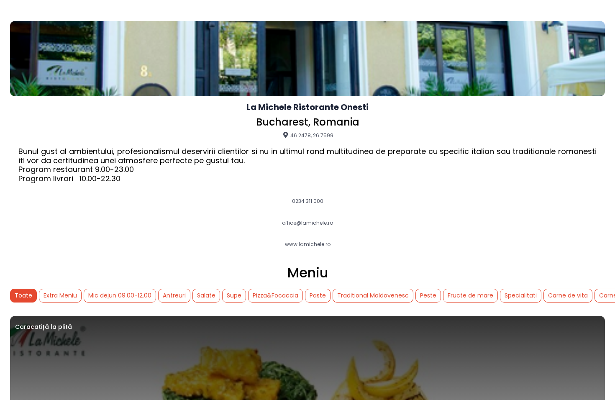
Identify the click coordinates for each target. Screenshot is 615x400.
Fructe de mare (470, 295)
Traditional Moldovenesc (373, 295)
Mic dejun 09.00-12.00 (119, 295)
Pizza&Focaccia (275, 295)
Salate (206, 295)
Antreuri (174, 295)
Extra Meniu (60, 295)
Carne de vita (568, 295)
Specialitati (521, 295)
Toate (23, 295)
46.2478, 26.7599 (311, 135)
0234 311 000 (307, 201)
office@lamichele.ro (307, 223)
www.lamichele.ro (308, 244)
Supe (234, 295)
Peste (428, 295)
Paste (318, 295)
